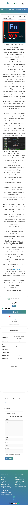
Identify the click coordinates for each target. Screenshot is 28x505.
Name (6, 437)
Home (2, 9)
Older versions (14, 321)
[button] (23, 4)
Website (7, 448)
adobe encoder (17, 269)
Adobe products (12, 9)
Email (6, 442)
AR (16, 4)
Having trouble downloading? (14, 324)
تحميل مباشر (7, 308)
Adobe (6, 9)
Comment (7, 419)
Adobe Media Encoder (22, 9)
